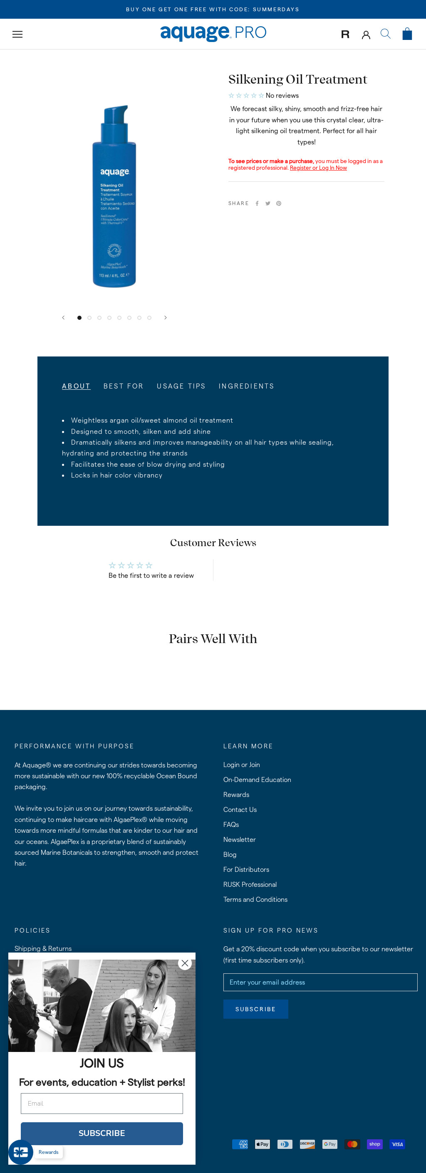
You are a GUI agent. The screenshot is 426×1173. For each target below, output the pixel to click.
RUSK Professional (250, 884)
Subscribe (255, 1009)
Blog (230, 854)
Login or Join (241, 764)
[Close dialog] (185, 963)
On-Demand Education (257, 779)
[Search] (386, 34)
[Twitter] (267, 203)
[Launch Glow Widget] (20, 1152)
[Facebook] (257, 203)
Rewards (236, 794)
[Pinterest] (278, 203)
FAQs (231, 824)
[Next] (165, 317)
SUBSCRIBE (102, 1133)
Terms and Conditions (255, 899)
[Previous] (63, 317)
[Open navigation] (17, 33)
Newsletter (239, 839)
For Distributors (246, 869)
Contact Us (240, 809)
